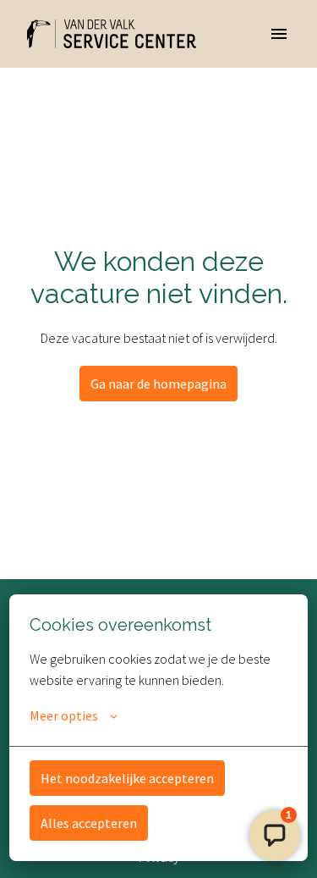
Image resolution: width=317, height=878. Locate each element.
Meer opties (64, 715)
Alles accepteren (89, 822)
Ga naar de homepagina (158, 383)
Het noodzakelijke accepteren (127, 778)
